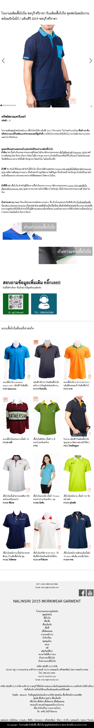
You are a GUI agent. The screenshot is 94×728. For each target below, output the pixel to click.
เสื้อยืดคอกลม (47, 631)
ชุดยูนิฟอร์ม (47, 614)
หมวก (47, 644)
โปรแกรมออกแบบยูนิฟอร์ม (47, 611)
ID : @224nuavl (16, 312)
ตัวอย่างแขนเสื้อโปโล (47, 661)
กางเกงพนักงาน (47, 634)
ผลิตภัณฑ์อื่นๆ (47, 651)
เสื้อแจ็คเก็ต (47, 624)
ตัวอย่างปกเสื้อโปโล (47, 657)
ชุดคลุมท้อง (47, 641)
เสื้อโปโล (47, 618)
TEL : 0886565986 (44, 312)
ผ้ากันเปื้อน (47, 637)
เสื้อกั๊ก (47, 628)
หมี (47, 647)
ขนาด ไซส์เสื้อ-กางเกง (47, 654)
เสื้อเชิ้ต (47, 621)
